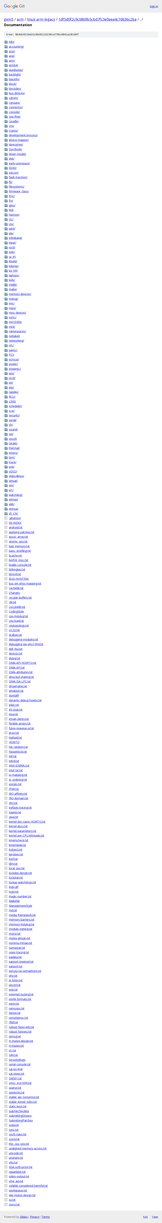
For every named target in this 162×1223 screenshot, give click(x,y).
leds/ (12, 280)
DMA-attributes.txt (21, 672)
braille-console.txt (20, 565)
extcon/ (14, 172)
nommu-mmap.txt (20, 943)
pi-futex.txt (16, 980)
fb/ (10, 182)
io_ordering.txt (18, 779)
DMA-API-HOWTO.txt (22, 663)
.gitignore (15, 518)
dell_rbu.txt (16, 649)
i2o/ (11, 224)
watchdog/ (16, 495)
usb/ (11, 467)
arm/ (12, 60)
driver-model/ (17, 154)
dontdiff (14, 695)
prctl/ (12, 378)
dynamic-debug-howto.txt (25, 700)
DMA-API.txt (17, 667)
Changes (14, 593)
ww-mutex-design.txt (22, 1195)
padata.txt (15, 957)
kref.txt (13, 859)
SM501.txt (15, 1078)
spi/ (11, 434)
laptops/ (14, 275)
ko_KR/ (13, 270)
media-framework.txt (22, 915)
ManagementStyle (20, 906)
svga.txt (14, 1125)
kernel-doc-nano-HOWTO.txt (27, 821)
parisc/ (13, 350)
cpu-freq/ (15, 116)
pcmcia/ (14, 359)
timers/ (13, 453)
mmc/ (12, 317)
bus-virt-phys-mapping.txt (25, 583)
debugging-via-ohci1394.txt (26, 644)
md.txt (13, 910)
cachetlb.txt (16, 588)
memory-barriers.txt (21, 919)
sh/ (11, 425)
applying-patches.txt (21, 532)
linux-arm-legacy (41, 19)
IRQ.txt (13, 803)
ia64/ (12, 228)
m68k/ (13, 285)
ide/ (11, 233)
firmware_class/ (19, 191)
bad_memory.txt (19, 546)
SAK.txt (13, 1055)
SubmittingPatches (21, 1120)
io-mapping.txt (18, 775)
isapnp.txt (15, 812)
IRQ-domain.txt (18, 798)
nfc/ (11, 345)
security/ (14, 415)
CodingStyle (16, 611)
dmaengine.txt (18, 686)
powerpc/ (15, 369)
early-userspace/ (19, 163)
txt (145, 1216)
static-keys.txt (17, 1106)
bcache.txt (15, 555)
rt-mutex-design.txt (21, 1041)
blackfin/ (14, 79)
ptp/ (11, 387)
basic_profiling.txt (20, 551)
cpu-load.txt (16, 621)
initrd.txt (14, 761)
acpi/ (12, 51)
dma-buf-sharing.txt (21, 677)
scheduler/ (15, 406)
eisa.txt (13, 714)
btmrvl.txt (15, 574)
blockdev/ (15, 88)
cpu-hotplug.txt (18, 616)
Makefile (14, 901)
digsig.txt (14, 658)
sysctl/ (13, 439)
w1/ (11, 490)
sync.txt (14, 1130)
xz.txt (12, 1200)
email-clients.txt (19, 719)
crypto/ (13, 130)
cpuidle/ (14, 121)
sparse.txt (15, 1088)
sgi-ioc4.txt (16, 1069)
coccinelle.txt (17, 607)
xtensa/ (13, 509)
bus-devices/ (17, 93)
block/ (13, 84)
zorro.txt (14, 1204)
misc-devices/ (17, 312)
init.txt (13, 756)
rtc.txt (12, 1050)
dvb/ (11, 158)
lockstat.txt (16, 877)
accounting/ (16, 46)
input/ (12, 242)
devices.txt (15, 653)
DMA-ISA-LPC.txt (20, 681)
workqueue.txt (18, 1190)
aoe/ (12, 56)
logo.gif (13, 887)
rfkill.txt (13, 1022)
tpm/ (12, 457)
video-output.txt (19, 1176)
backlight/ (15, 74)
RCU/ (12, 397)
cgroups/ (14, 102)
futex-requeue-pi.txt (21, 728)
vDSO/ (13, 471)
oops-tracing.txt (19, 952)
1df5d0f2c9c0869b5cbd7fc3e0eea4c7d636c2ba (97, 19)
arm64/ (13, 65)
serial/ (13, 420)
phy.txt (13, 976)
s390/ (12, 401)
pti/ (11, 382)
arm (20, 19)
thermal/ (14, 448)
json (155, 1216)
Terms (45, 1217)
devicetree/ (16, 144)
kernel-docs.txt (18, 826)
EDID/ (13, 168)
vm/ (11, 485)
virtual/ (13, 481)
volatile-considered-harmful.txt (28, 1186)
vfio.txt (13, 1162)
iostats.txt (15, 784)
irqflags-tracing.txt (20, 807)
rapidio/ (14, 392)
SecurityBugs (17, 1060)
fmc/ (12, 196)
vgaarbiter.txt (17, 1172)
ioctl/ (12, 247)
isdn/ (12, 252)
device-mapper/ (19, 140)
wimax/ (13, 499)
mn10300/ (15, 322)
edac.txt (14, 705)
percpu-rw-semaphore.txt (25, 971)
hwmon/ (14, 215)
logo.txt (14, 891)
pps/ (11, 373)
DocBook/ (15, 149)
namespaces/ (17, 331)
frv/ (11, 200)
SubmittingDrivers (20, 1116)
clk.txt (12, 602)
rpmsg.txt (15, 1036)
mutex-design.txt (19, 938)
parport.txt (15, 966)
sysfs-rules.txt (17, 1134)
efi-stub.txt (16, 709)
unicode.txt (16, 1153)
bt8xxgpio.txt (17, 569)
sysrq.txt (14, 1139)
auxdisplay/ (16, 70)
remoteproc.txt (18, 1018)
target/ (13, 443)
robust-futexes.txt (20, 1031)
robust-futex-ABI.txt (21, 1027)
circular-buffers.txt (20, 597)
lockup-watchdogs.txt (22, 882)
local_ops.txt (17, 868)
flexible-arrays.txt (20, 723)
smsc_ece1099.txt (20, 1083)
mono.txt (15, 933)
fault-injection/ (18, 177)
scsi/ (12, 411)
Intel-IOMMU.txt (19, 765)
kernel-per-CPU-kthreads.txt (26, 835)
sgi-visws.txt (16, 1073)
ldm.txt (13, 863)
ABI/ (11, 42)
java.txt (13, 817)
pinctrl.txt (15, 985)
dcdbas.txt (15, 635)
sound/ (13, 429)
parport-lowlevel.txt (21, 961)
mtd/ (12, 327)
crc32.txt (14, 630)
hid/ (11, 210)
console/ (14, 112)
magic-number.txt (20, 896)
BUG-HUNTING (19, 579)
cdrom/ (13, 98)
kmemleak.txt (17, 845)
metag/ (13, 299)
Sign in (154, 6)
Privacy (34, 1217)
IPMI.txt (14, 789)
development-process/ (23, 135)
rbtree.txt (15, 1013)
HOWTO (14, 742)
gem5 (8, 19)
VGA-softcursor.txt (20, 1167)
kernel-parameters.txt (22, 831)
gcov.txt (14, 733)
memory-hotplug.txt (21, 924)
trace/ (12, 462)
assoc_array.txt (18, 537)
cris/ (11, 126)
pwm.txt (14, 1003)
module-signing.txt (20, 929)
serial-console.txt (20, 1064)
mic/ (11, 303)
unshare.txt (16, 1158)
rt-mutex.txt (16, 1046)
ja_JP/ (12, 257)
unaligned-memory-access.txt (28, 1148)
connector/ (16, 107)
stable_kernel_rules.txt (23, 1102)
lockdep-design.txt (20, 873)
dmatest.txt (16, 691)
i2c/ (11, 219)
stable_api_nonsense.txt (24, 1097)
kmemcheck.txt (18, 840)
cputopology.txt (19, 625)
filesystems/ (16, 186)
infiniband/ (15, 238)
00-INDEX (15, 523)
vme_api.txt (16, 1181)
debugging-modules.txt (23, 639)
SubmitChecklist (19, 1111)
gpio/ (12, 205)
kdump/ (14, 266)
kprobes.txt (16, 854)
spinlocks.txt (16, 1092)
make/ (13, 289)
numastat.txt (17, 948)
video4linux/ (16, 476)
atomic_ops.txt (18, 541)
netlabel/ (14, 336)
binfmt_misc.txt (18, 560)
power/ (13, 364)
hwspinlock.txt (18, 751)
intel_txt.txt (16, 770)
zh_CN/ (13, 513)
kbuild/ (13, 261)
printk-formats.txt (20, 999)
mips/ (12, 308)
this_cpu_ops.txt (19, 1144)
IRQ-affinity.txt (18, 794)
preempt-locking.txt (21, 994)
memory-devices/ (20, 294)
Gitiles (24, 1217)
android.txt (16, 527)
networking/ (16, 340)
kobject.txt (15, 849)
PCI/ (11, 355)
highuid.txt (15, 737)
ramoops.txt (16, 1008)
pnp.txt (13, 989)
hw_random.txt (18, 747)
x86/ (11, 504)
